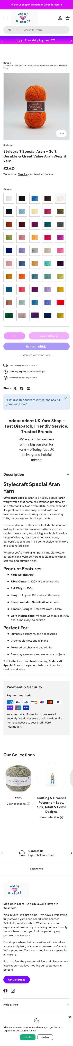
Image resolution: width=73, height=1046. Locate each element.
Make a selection (49, 335)
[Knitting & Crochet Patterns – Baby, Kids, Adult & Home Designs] (51, 778)
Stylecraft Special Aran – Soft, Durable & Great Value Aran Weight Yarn (35, 67)
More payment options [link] (36, 355)
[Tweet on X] (15, 388)
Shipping (23, 174)
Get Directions (16, 979)
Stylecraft (8, 145)
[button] (67, 18)
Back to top (36, 868)
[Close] (70, 1017)
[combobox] (36, 30)
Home (6, 63)
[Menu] (5, 18)
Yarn (18, 798)
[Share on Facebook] (21, 388)
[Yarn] (18, 778)
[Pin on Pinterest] (28, 388)
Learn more (30, 1030)
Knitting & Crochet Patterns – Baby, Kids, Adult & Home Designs (51, 805)
